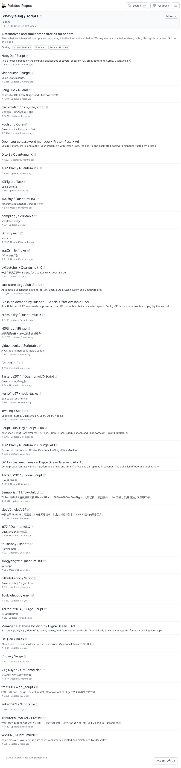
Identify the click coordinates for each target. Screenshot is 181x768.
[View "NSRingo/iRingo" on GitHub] (28, 328)
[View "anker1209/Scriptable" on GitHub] (37, 704)
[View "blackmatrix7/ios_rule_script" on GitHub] (46, 107)
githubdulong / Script (17, 578)
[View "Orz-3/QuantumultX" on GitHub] (34, 154)
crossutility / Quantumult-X (21, 315)
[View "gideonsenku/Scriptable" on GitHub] (40, 345)
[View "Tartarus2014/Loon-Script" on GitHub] (44, 475)
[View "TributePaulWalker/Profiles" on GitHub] (44, 717)
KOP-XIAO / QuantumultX (20, 168)
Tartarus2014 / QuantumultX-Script (27, 376)
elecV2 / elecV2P (13, 509)
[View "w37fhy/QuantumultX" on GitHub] (37, 199)
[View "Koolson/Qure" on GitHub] (25, 124)
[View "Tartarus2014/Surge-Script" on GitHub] (45, 609)
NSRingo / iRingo (14, 328)
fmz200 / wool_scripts (18, 687)
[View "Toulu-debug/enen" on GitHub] (32, 595)
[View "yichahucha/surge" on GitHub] (31, 73)
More (169, 16)
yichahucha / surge (15, 73)
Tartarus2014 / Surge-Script (22, 609)
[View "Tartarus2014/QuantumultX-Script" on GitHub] (56, 376)
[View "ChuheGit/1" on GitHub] (22, 362)
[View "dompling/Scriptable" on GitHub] (35, 216)
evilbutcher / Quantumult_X (21, 267)
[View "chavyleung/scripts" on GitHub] (41, 16)
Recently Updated (59, 47)
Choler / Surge (12, 656)
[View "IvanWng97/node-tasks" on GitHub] (40, 393)
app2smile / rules (14, 250)
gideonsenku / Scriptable (19, 345)
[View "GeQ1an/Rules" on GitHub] (26, 639)
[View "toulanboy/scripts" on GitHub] (31, 544)
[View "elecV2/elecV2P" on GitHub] (28, 509)
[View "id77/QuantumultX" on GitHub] (32, 526)
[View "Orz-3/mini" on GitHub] (21, 233)
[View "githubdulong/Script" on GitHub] (35, 578)
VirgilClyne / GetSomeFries (21, 670)
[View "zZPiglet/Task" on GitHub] (25, 181)
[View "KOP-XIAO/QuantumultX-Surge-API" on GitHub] (57, 445)
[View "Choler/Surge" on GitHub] (25, 656)
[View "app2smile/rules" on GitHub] (28, 250)
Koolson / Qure (12, 124)
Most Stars (40, 47)
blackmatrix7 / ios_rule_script (23, 107)
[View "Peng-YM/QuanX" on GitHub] (30, 90)
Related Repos (19, 6)
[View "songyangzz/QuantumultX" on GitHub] (44, 561)
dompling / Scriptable (17, 216)
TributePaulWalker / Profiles (21, 718)
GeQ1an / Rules (12, 639)
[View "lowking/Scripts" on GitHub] (28, 410)
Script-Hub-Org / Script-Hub (22, 428)
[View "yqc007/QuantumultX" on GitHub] (37, 735)
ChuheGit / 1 (10, 363)
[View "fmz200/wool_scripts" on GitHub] (37, 687)
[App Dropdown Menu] (176, 5)
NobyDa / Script (13, 56)
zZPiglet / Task (12, 182)
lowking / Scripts (13, 411)
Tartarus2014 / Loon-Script (21, 475)
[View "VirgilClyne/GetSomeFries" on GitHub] (43, 670)
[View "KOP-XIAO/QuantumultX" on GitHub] (40, 168)
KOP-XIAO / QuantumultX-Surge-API (28, 445)
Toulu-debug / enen (16, 595)
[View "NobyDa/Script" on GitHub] (27, 55)
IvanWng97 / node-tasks (19, 393)
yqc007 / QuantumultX (18, 735)
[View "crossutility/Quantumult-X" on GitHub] (43, 314)
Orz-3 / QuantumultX (17, 154)
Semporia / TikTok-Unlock (20, 492)
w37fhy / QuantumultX (18, 199)
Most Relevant (22, 47)
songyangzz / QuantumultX (21, 561)
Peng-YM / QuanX (14, 90)
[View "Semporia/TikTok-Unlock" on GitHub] (42, 492)
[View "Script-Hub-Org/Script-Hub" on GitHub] (46, 428)
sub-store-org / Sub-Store (20, 285)
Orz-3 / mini (10, 233)
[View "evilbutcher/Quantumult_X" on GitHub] (44, 267)
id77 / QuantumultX (15, 527)
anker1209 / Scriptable (18, 704)
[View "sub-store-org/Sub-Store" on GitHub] (42, 284)
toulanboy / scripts (15, 544)
